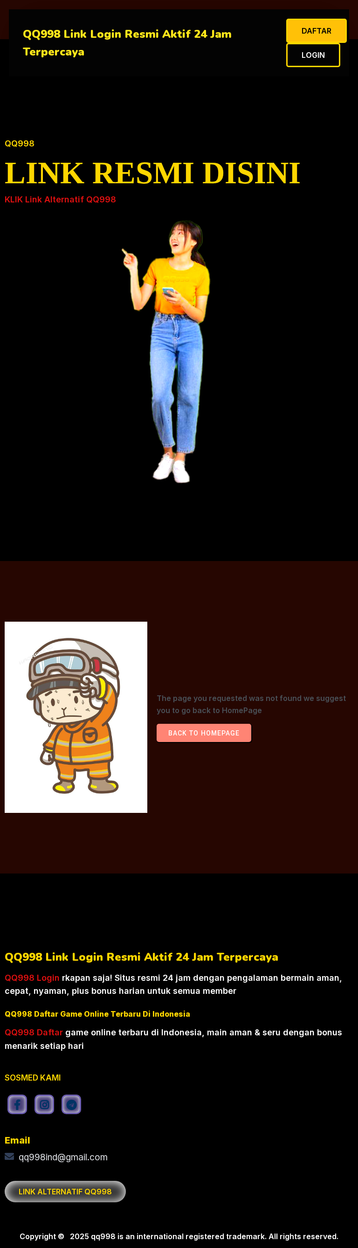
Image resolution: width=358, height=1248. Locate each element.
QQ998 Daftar (34, 1032)
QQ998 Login (32, 978)
